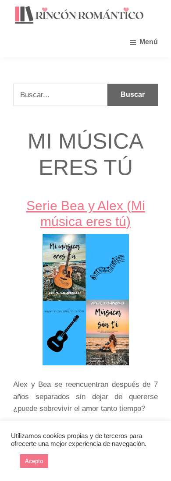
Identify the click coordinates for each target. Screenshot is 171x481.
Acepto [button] (34, 461)
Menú (148, 42)
